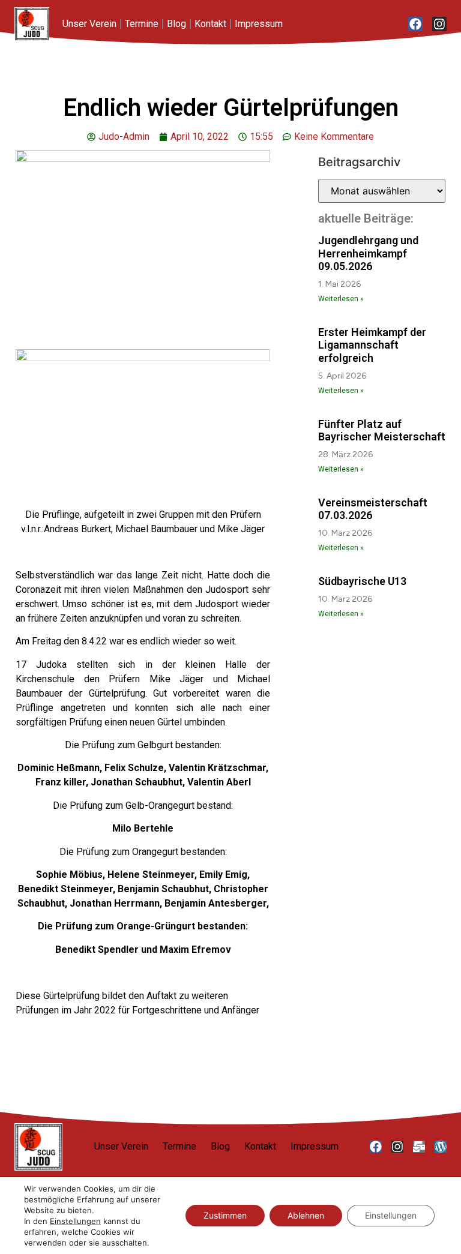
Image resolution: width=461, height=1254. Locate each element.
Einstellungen (75, 1221)
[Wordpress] (441, 1147)
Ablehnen (306, 1215)
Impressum (259, 23)
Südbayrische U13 (362, 581)
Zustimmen (225, 1215)
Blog (176, 23)
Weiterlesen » (341, 299)
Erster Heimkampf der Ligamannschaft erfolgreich (372, 345)
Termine (141, 23)
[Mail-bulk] (419, 1147)
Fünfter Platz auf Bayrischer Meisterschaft (381, 430)
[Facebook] (415, 24)
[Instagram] (439, 24)
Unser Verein (89, 23)
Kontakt (210, 23)
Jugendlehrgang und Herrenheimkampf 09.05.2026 (368, 253)
